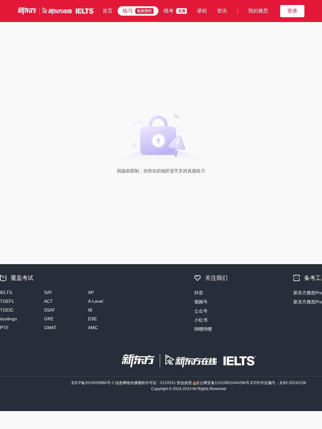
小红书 (201, 320)
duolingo (8, 318)
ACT (48, 301)
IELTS (6, 292)
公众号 (201, 310)
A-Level (95, 301)
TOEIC (7, 309)
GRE (48, 318)
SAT (48, 292)
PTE (4, 327)
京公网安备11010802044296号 (222, 383)
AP (91, 292)
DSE (92, 318)
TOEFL (7, 301)
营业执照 (184, 383)
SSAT (49, 309)
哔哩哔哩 (203, 329)
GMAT (50, 327)
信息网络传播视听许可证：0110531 (145, 383)
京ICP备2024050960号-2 (92, 383)
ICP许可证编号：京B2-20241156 (278, 383)
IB (90, 309)
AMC (93, 327)
